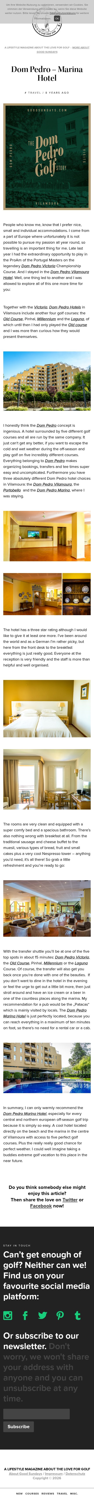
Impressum (54, 1474)
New (19, 1493)
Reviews (48, 1493)
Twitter (70, 1200)
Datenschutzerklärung (63, 13)
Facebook (41, 1206)
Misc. (74, 1493)
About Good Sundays (25, 1474)
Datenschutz (75, 1474)
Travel (62, 1493)
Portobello (12, 490)
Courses (32, 1493)
